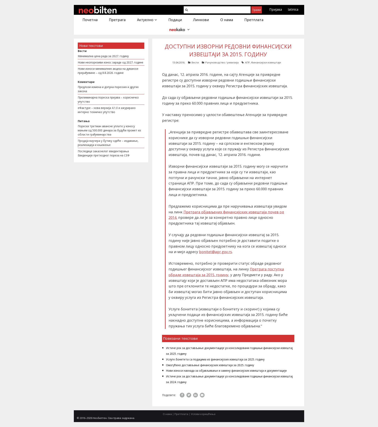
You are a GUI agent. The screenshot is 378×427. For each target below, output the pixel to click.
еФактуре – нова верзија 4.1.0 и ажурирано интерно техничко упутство (107, 110)
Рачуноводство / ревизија (222, 62)
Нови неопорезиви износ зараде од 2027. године (110, 62)
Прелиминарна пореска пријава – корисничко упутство (108, 99)
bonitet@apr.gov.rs (215, 251)
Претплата (181, 414)
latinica (293, 9)
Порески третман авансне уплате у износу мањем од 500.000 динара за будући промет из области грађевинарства (109, 130)
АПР (247, 62)
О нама (167, 414)
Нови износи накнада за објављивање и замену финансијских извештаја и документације (226, 370)
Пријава (275, 9)
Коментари (86, 82)
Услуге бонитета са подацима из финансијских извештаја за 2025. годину (215, 359)
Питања (84, 121)
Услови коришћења (203, 414)
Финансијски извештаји (266, 62)
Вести (195, 62)
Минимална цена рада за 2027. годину (103, 56)
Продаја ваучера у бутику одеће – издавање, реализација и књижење (108, 143)
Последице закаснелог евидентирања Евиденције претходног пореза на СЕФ (104, 153)
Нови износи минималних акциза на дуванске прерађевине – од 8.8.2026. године (108, 71)
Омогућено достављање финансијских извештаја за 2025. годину (210, 365)
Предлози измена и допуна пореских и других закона (108, 89)
